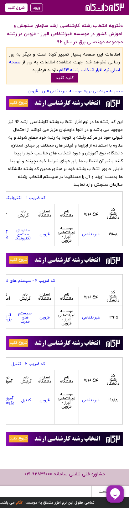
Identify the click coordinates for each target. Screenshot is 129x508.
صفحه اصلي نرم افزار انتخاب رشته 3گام (64, 66)
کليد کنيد (65, 78)
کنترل (26, 400)
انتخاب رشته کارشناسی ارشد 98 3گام (104, 7)
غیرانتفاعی (91, 234)
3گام (19, 502)
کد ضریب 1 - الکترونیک (25, 197)
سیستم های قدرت (25, 317)
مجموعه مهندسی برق (104, 91)
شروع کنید (16, 7)
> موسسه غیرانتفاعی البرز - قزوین (57, 91)
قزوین (44, 234)
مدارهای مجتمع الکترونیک (23, 234)
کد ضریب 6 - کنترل (28, 363)
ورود (36, 7)
